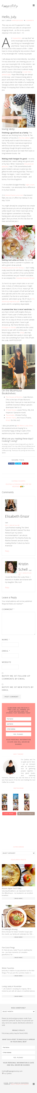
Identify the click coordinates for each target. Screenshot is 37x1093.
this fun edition (24, 138)
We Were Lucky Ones (25, 426)
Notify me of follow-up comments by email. (16, 677)
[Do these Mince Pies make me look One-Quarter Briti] (27, 807)
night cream (30, 185)
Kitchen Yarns (11, 418)
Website (6, 662)
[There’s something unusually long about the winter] (15, 796)
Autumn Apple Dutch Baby (11, 888)
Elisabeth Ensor (17, 516)
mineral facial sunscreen (14, 195)
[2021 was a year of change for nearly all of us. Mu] (15, 802)
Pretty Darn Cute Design (20, 1084)
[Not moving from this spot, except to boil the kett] (27, 796)
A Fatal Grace (11, 410)
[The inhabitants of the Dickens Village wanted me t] (4, 802)
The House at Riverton (14, 397)
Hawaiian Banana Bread (25, 278)
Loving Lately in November (12, 986)
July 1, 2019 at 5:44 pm (12, 525)
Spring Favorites (19, 481)
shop (22, 333)
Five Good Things (8, 947)
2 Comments (29, 20)
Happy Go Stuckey (10, 8)
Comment (8, 609)
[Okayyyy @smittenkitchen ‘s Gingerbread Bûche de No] (15, 807)
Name (6, 640)
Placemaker (10, 415)
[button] (34, 5)
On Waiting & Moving (9, 929)
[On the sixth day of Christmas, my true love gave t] (27, 802)
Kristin (8, 420)
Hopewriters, (17, 38)
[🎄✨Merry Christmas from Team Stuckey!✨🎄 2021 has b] (4, 807)
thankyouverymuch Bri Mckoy (13, 268)
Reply (7, 551)
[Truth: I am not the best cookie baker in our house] (4, 796)
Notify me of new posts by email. (18, 688)
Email (6, 651)
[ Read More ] (18, 898)
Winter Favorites (8, 968)
